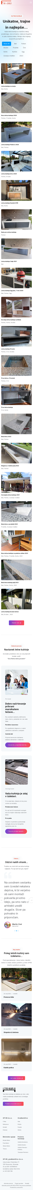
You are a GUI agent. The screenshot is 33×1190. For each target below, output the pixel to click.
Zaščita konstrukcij (22, 1142)
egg (23, 52)
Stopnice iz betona (11, 1032)
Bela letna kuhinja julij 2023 (10, 582)
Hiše (19, 1121)
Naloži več (16, 623)
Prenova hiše (9, 997)
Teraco (5, 1148)
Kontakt (5, 1127)
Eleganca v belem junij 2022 (10, 466)
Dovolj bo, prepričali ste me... (17, 745)
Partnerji (5, 1130)
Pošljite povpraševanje (12, 1104)
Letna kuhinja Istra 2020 (9, 174)
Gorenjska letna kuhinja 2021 (10, 495)
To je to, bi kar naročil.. (16, 831)
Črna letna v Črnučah (8, 378)
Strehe (19, 1130)
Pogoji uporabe (19, 1183)
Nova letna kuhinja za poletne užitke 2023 (14, 553)
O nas (4, 1121)
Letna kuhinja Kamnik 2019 (9, 203)
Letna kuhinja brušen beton (10, 611)
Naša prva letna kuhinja (8, 232)
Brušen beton (6, 1140)
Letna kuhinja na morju (8, 86)
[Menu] (31, 2)
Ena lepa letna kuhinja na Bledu (11, 320)
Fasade (20, 1127)
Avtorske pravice (8, 1183)
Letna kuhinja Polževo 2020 (10, 144)
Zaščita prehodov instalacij (22, 1148)
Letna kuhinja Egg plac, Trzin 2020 (12, 290)
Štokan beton (6, 1146)
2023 (21, 56)
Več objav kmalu (15, 1078)
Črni (24, 48)
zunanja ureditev (9, 56)
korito (5, 52)
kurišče (14, 52)
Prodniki (15, 48)
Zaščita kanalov (22, 1145)
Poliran (23, 44)
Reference (6, 1124)
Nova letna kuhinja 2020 (9, 115)
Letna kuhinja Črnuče (8, 349)
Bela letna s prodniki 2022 (9, 524)
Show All (6, 44)
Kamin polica (9, 1068)
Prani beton (6, 1143)
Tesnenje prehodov (23, 1152)
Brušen (6, 48)
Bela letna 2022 (6, 436)
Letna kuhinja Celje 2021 (9, 261)
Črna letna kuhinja (7, 407)
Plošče (19, 1124)
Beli (15, 44)
